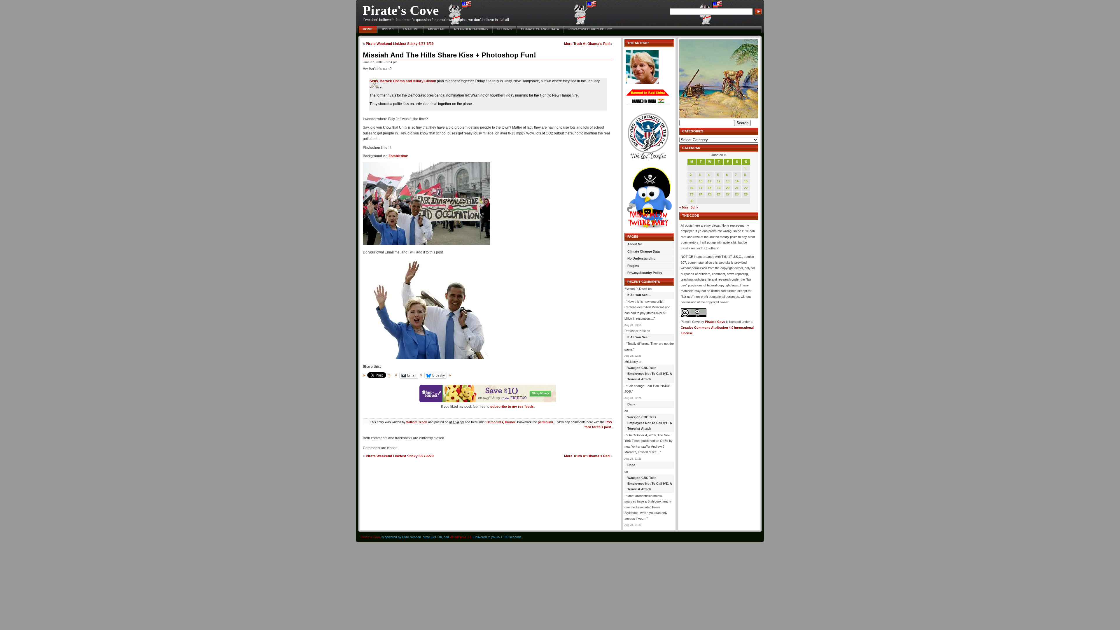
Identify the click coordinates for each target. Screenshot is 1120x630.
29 (746, 194)
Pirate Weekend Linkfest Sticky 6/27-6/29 (400, 44)
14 (736, 181)
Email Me (410, 29)
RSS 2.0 (387, 29)
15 (746, 181)
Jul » (694, 207)
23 (691, 194)
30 (691, 201)
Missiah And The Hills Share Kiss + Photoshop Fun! (449, 55)
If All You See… (639, 295)
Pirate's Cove (401, 10)
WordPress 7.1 (461, 537)
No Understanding (471, 29)
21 (736, 188)
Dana (631, 404)
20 (727, 188)
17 (700, 188)
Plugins (504, 29)
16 (691, 188)
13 (727, 181)
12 (718, 181)
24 (700, 194)
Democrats (495, 422)
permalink (545, 422)
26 (718, 194)
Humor (510, 422)
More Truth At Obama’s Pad (587, 44)
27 (727, 194)
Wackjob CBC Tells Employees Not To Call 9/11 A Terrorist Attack (649, 373)
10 (700, 181)
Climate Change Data (540, 29)
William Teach (416, 422)
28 (736, 194)
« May (683, 207)
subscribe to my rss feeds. (512, 407)
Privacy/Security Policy (590, 29)
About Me (436, 29)
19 (718, 188)
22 (746, 188)
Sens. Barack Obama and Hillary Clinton (403, 81)
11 (709, 181)
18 (709, 188)
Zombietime (398, 156)
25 (709, 194)
